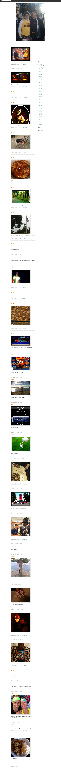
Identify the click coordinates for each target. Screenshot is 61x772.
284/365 (12, 515)
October (40, 68)
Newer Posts (13, 763)
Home (23, 763)
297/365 (12, 212)
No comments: (25, 298)
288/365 (12, 404)
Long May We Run (30, 5)
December (41, 65)
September (41, 118)
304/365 (12, 45)
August (40, 119)
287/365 (12, 434)
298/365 (12, 187)
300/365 (12, 132)
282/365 (12, 556)
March (40, 127)
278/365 (12, 670)
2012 (39, 61)
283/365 (12, 545)
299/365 (12, 157)
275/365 (12, 724)
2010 (39, 64)
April (40, 125)
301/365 (12, 102)
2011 (39, 62)
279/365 (12, 641)
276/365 (12, 693)
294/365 (12, 267)
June (40, 122)
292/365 (12, 303)
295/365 (12, 256)
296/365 (12, 243)
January (40, 130)
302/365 (12, 91)
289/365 (12, 379)
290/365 (12, 354)
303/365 (12, 70)
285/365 (12, 490)
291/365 (12, 333)
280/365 (12, 611)
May (40, 124)
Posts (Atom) (17, 766)
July (40, 121)
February (40, 128)
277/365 (12, 682)
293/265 (12, 292)
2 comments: (24, 86)
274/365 (12, 735)
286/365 (12, 460)
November (41, 67)
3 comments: (24, 207)
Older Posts (33, 763)
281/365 (12, 586)
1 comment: (24, 64)
